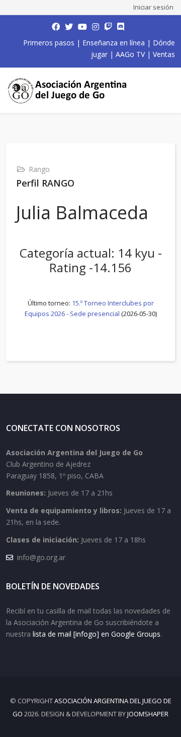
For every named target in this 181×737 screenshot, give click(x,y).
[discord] (120, 26)
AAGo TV (130, 54)
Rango (39, 169)
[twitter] (69, 26)
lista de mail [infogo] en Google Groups (96, 634)
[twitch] (108, 26)
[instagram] (95, 26)
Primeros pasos (48, 42)
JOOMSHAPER (147, 713)
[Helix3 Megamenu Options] (166, 90)
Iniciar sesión (153, 7)
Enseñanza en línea (113, 42)
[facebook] (56, 26)
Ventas (164, 54)
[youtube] (82, 26)
